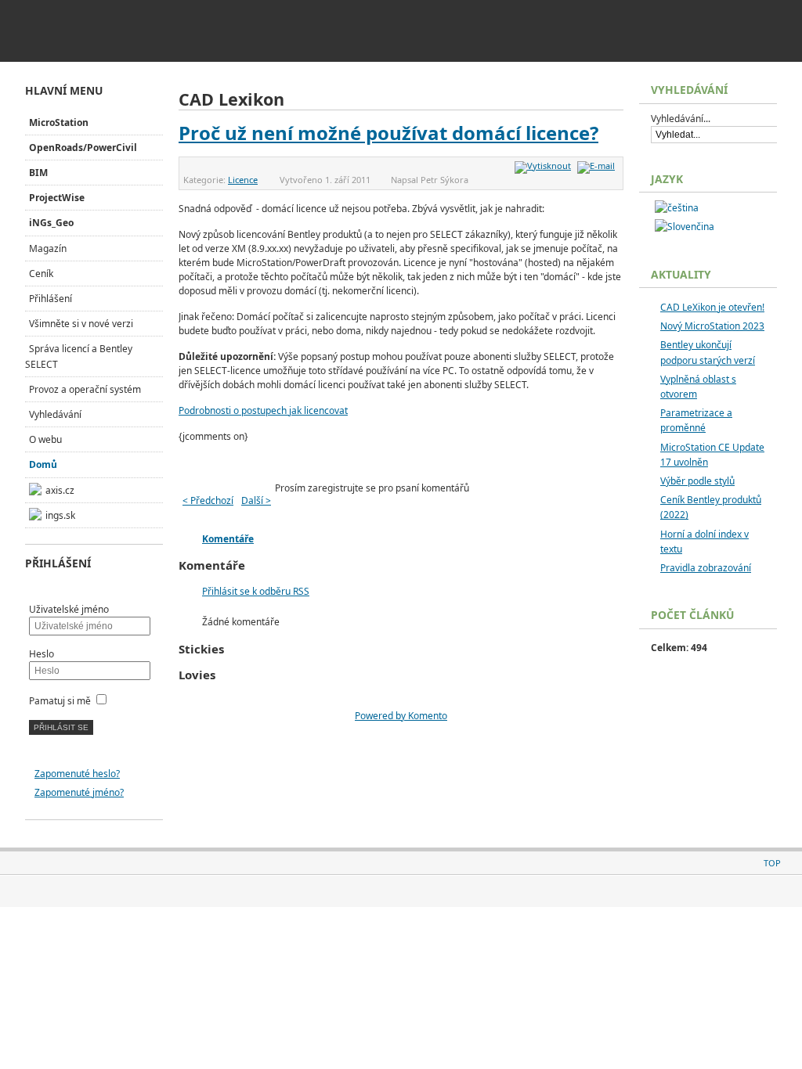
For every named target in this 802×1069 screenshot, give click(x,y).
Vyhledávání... (680, 118)
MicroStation (59, 122)
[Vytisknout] (545, 165)
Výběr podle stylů (697, 481)
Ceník (41, 273)
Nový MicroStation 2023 (712, 326)
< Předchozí (207, 500)
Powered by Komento (401, 715)
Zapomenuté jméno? (79, 792)
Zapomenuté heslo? (77, 773)
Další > (256, 500)
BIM (38, 172)
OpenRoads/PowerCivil (83, 147)
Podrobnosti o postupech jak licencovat (263, 410)
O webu (45, 439)
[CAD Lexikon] (134, 25)
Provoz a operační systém (85, 389)
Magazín (48, 248)
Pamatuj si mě (60, 700)
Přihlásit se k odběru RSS (255, 591)
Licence (243, 179)
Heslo (41, 653)
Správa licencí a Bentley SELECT (78, 356)
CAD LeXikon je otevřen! (712, 307)
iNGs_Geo (51, 222)
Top (772, 863)
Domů (43, 464)
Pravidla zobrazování (705, 567)
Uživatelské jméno (69, 609)
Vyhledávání (55, 414)
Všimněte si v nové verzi (81, 323)
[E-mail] (598, 165)
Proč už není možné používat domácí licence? (388, 133)
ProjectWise (57, 197)
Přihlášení (50, 298)
